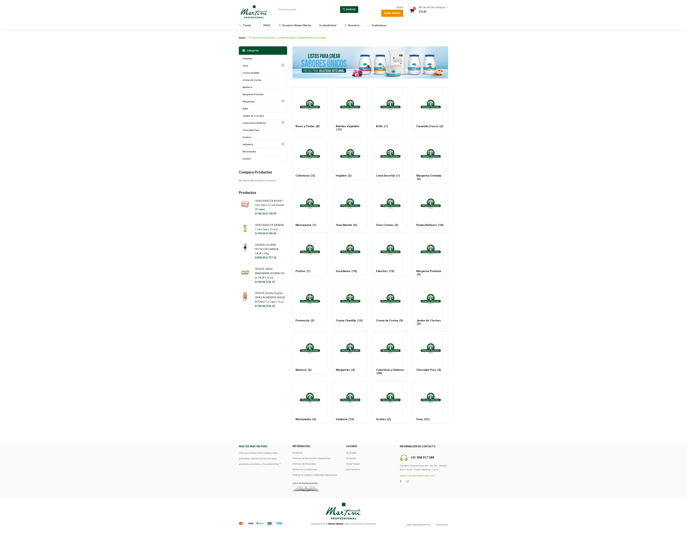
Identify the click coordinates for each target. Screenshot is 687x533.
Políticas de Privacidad (304, 464)
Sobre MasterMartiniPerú (419, 525)
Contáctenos (441, 525)
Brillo (245, 108)
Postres (247, 137)
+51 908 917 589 (422, 457)
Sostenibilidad (327, 25)
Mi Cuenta (351, 452)
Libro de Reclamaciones (305, 483)
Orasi (245, 65)
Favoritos (247, 58)
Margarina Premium (253, 94)
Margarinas (249, 101)
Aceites (247, 158)
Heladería (248, 144)
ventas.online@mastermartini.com (417, 475)
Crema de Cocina (252, 80)
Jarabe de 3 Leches (253, 115)
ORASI (266, 25)
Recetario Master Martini (296, 25)
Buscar (350, 9)
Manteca (247, 87)
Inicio (242, 37)
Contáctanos (379, 25)
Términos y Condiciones (305, 469)
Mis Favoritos (353, 469)
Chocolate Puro (251, 130)
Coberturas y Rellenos (254, 123)
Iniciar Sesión (392, 13)
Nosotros (354, 25)
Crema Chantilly (251, 73)
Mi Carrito (351, 458)
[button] (432, 9)
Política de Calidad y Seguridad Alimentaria (315, 475)
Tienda (247, 25)
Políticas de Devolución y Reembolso (312, 458)
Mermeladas (249, 151)
